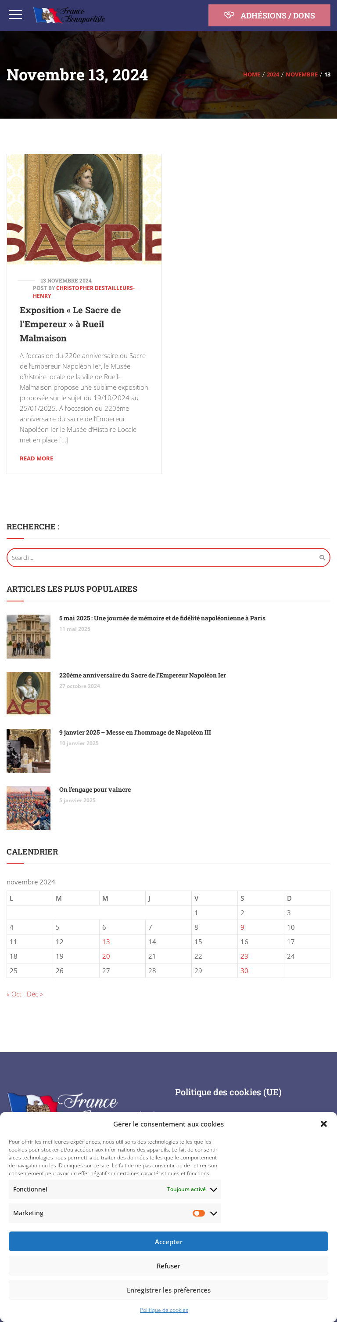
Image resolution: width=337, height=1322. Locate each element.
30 (244, 970)
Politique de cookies (164, 1310)
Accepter (169, 1241)
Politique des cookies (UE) (228, 1091)
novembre (302, 74)
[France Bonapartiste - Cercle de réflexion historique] (69, 15)
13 (106, 941)
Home (251, 74)
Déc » (35, 993)
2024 (273, 74)
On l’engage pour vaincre (95, 789)
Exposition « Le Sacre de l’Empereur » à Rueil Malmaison (70, 324)
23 (244, 956)
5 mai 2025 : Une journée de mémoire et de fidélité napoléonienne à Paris (162, 618)
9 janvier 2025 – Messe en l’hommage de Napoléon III (135, 732)
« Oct (14, 993)
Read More (36, 458)
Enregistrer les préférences (169, 1290)
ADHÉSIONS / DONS (277, 15)
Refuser (168, 1265)
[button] (323, 1123)
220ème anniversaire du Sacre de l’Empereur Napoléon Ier (142, 675)
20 (106, 956)
